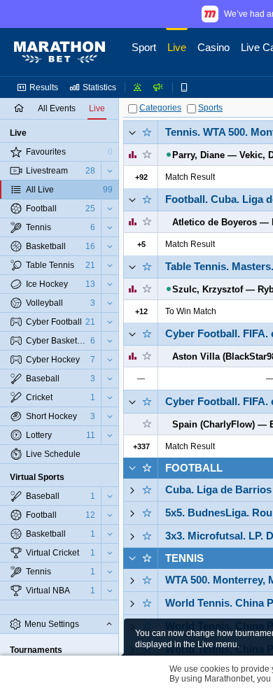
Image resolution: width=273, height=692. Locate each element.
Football (194, 468)
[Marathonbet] (59, 52)
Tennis (184, 558)
